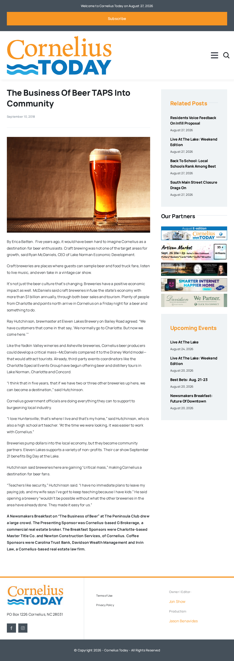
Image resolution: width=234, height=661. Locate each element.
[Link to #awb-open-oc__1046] (226, 55)
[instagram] (22, 628)
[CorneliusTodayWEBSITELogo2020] (35, 586)
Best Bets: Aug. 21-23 (188, 379)
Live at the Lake (184, 342)
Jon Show (177, 601)
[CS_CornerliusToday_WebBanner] (194, 264)
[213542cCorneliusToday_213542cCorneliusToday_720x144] (194, 280)
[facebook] (11, 628)
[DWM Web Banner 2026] (194, 295)
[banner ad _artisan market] (194, 244)
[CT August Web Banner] (194, 228)
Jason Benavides (183, 620)
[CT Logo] (59, 37)
